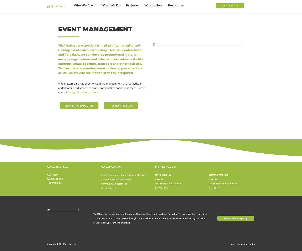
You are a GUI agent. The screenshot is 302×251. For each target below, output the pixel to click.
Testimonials (54, 183)
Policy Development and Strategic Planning (123, 175)
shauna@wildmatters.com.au (223, 183)
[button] (230, 5)
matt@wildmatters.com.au (168, 183)
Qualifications (55, 179)
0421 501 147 (215, 188)
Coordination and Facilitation (116, 179)
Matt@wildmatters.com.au (83, 92)
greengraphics (248, 244)
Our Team (52, 175)
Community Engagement (114, 183)
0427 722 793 (161, 188)
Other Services (108, 188)
